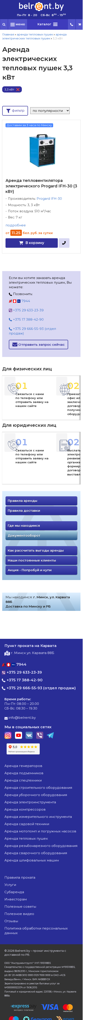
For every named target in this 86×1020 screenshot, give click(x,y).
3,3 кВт (9, 89)
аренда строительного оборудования (38, 787)
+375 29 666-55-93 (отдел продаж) (32, 331)
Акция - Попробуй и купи (30, 570)
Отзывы (11, 921)
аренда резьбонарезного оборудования (40, 846)
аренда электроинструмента (30, 802)
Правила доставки (24, 511)
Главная (8, 34)
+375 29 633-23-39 (28, 310)
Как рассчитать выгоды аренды (36, 550)
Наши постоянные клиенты (32, 560)
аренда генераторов (23, 766)
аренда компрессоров (25, 809)
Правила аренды (22, 501)
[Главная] (41, 11)
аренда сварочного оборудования (35, 853)
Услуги (10, 885)
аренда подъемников (23, 773)
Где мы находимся (24, 526)
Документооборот (24, 536)
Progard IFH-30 (49, 199)
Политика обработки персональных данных (36, 930)
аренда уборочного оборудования (35, 795)
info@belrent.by (22, 717)
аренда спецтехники (23, 780)
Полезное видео (19, 914)
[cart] (79, 24)
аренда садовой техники (26, 824)
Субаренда (14, 892)
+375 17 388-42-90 (28, 319)
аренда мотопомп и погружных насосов (40, 831)
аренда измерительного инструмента (38, 817)
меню (20, 24)
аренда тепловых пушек (35, 34)
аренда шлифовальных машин (31, 860)
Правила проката (19, 877)
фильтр (17, 110)
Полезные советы (20, 906)
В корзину (34, 243)
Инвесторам (15, 899)
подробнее (16, 225)
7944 (25, 301)
